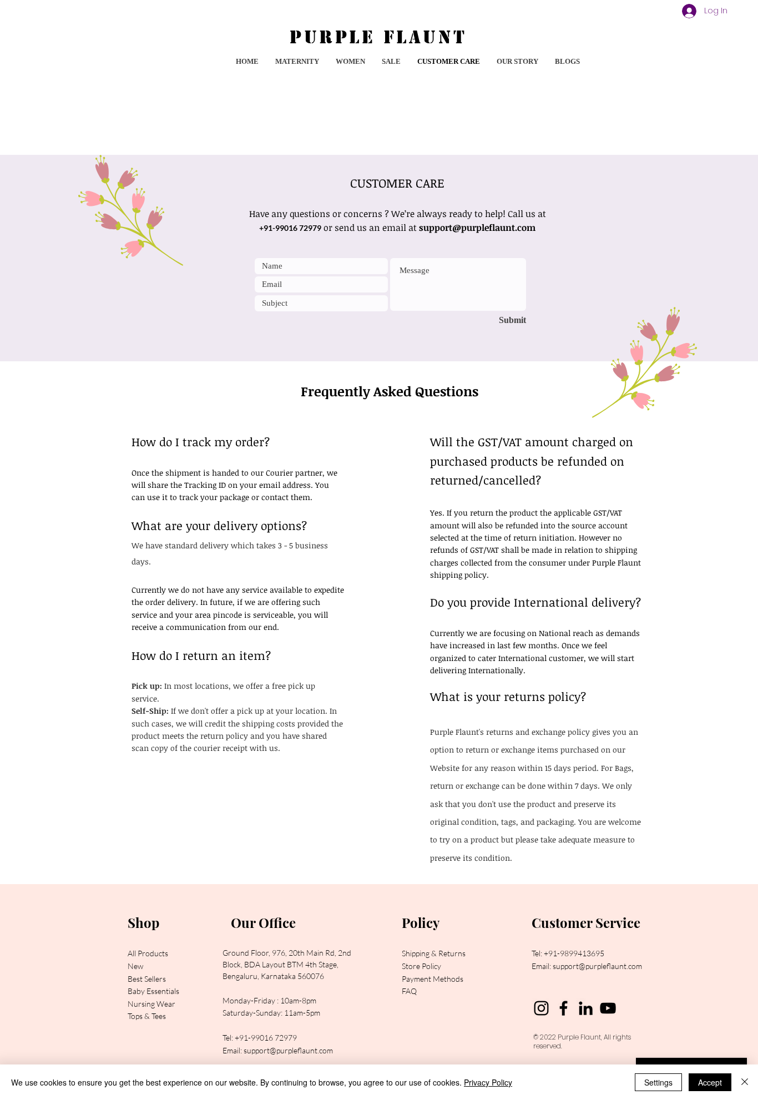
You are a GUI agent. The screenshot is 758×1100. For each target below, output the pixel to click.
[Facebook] (563, 1008)
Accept (710, 1082)
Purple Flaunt (579, 1037)
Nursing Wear (151, 1003)
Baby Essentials (153, 991)
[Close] (744, 1082)
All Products (148, 953)
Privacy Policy (488, 1082)
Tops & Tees (147, 1016)
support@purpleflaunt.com (477, 227)
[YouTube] (608, 1008)
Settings (658, 1082)
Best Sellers (147, 978)
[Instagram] (541, 1008)
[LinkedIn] (585, 1008)
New (135, 966)
